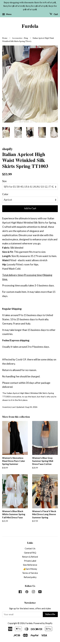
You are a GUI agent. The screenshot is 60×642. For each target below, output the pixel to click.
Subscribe (50, 614)
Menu (9, 14)
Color (5, 194)
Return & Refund (30, 557)
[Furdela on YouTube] (40, 592)
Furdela (30, 26)
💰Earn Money (30, 569)
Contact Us (30, 548)
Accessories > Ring (20, 38)
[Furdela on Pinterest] (26, 592)
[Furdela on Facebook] (20, 592)
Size (4, 181)
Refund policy (30, 577)
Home (4, 38)
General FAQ (30, 552)
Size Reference (30, 565)
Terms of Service (30, 573)
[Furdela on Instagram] (33, 592)
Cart (55, 14)
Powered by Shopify (42, 623)
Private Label (30, 561)
